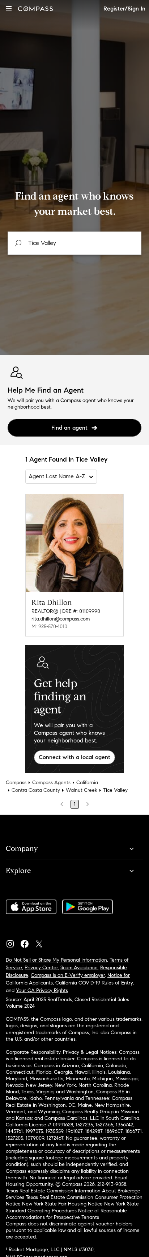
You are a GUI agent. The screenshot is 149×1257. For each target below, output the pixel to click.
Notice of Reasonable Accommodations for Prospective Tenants (66, 1214)
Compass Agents (51, 782)
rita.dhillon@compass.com (60, 619)
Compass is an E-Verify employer (68, 975)
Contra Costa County (36, 790)
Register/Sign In (124, 8)
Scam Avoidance (79, 968)
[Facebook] (27, 942)
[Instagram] (13, 942)
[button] (8, 8)
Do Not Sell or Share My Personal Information (56, 960)
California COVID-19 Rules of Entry (94, 983)
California (87, 782)
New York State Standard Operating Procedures (72, 1207)
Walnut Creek (81, 790)
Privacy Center (41, 968)
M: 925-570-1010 (49, 626)
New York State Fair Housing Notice (62, 1204)
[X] (42, 942)
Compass (16, 782)
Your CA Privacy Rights (42, 990)
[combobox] (75, 243)
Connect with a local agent (74, 757)
